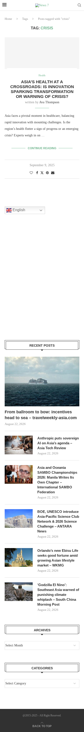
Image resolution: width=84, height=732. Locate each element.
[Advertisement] (42, 283)
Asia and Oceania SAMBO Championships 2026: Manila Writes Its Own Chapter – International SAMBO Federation (57, 480)
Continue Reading (42, 148)
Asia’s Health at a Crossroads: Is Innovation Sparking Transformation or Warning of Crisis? (42, 89)
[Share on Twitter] (42, 173)
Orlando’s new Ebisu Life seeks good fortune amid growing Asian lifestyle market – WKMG (57, 558)
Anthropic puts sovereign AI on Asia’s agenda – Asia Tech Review (58, 443)
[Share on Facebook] (37, 173)
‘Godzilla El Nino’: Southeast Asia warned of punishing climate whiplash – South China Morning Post (58, 594)
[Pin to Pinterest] (47, 173)
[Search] (79, 5)
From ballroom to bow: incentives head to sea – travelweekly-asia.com (41, 415)
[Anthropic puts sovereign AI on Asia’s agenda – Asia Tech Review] (19, 445)
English (18, 210)
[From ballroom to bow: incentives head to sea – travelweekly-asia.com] (42, 381)
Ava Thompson (49, 102)
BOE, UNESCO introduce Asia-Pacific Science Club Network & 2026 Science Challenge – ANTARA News (58, 521)
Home (8, 19)
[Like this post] (31, 173)
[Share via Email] (52, 173)
